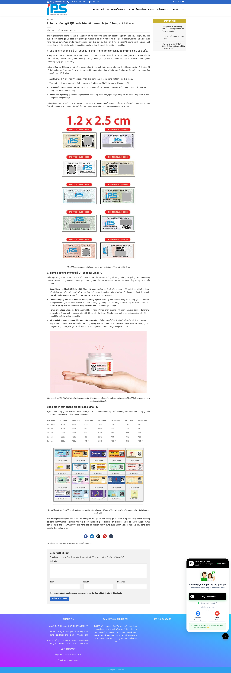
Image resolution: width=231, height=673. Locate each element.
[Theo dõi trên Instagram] (176, 2)
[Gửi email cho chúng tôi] (178, 2)
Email (86, 582)
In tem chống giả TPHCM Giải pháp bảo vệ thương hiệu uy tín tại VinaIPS (173, 46)
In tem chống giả (116, 9)
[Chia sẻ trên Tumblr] (111, 536)
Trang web (121, 582)
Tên (52, 582)
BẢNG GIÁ (162, 9)
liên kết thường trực (85, 543)
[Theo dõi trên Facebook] (173, 2)
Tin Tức (175, 9)
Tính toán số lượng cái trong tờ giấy (172, 37)
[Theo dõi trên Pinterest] (180, 2)
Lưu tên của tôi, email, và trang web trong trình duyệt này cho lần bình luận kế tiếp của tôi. (88, 593)
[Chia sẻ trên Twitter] (92, 536)
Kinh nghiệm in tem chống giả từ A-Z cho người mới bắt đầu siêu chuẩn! (172, 29)
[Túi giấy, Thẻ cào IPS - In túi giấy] (65, 10)
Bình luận (54, 561)
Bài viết (50, 20)
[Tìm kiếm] (183, 9)
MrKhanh (73, 30)
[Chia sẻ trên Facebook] (86, 536)
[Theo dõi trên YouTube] (183, 2)
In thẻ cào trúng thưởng (141, 9)
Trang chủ (98, 9)
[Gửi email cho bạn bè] (98, 536)
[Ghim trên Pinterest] (105, 536)
